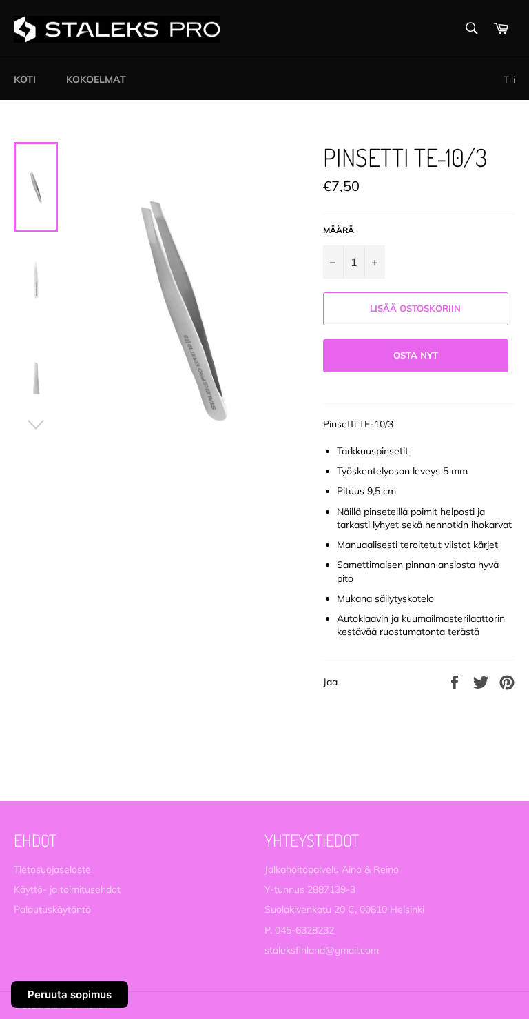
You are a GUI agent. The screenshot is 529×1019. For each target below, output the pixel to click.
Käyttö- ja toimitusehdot (67, 889)
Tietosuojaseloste (52, 869)
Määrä (338, 230)
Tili (509, 79)
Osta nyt (415, 355)
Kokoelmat (96, 79)
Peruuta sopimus (70, 994)
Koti (25, 79)
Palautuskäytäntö (52, 909)
